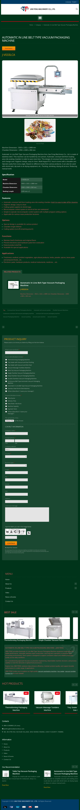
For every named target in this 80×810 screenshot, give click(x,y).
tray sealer (60, 671)
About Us (8, 584)
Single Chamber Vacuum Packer (51, 640)
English (74, 2)
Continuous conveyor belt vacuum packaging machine (18, 313)
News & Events (10, 597)
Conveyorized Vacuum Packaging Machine (19, 310)
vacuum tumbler (70, 671)
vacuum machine (52, 316)
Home (31, 25)
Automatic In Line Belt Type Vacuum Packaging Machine (61, 25)
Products (8, 588)
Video (7, 592)
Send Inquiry (8, 48)
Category (38, 25)
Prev (76, 611)
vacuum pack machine (39, 316)
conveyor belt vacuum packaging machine (48, 313)
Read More (5, 785)
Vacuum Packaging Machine (11, 316)
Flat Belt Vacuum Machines (60, 310)
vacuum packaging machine (47, 671)
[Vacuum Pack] (40, 130)
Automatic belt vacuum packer (42, 310)
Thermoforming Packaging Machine (18, 640)
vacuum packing (26, 316)
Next (73, 611)
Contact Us (9, 601)
